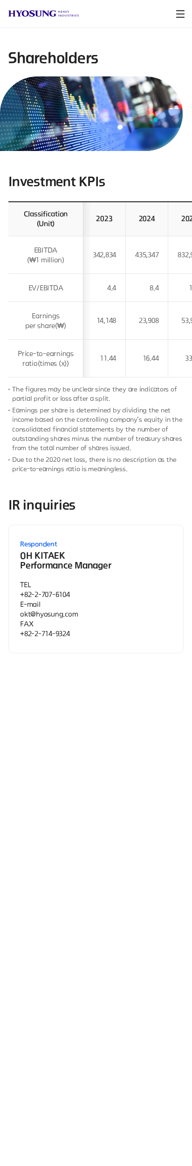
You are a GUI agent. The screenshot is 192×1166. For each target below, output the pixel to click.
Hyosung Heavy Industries (43, 13)
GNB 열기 (180, 14)
